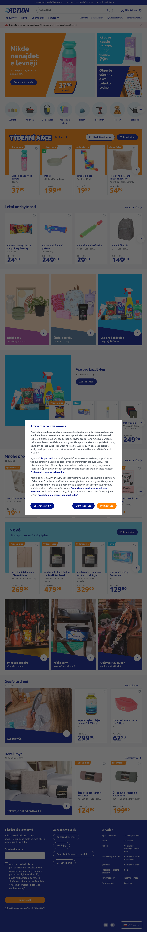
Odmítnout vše (83, 505)
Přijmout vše (106, 505)
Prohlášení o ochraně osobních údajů (58, 495)
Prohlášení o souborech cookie (47, 472)
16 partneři (47, 458)
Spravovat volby (42, 505)
